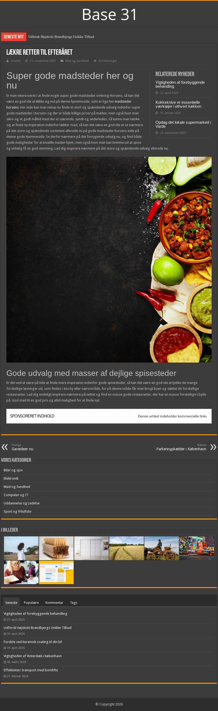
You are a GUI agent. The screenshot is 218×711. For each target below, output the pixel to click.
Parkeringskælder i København (181, 447)
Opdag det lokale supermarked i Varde (183, 124)
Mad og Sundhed (77, 61)
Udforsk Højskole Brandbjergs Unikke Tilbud (61, 37)
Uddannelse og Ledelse (22, 503)
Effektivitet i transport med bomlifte (31, 670)
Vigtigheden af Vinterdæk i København (33, 656)
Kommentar (54, 603)
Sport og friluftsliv (17, 511)
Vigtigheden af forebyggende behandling (180, 84)
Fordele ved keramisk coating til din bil (33, 642)
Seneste (11, 603)
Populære (31, 603)
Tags (73, 603)
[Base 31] (109, 13)
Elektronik (11, 478)
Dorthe (15, 61)
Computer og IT (16, 495)
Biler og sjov (13, 470)
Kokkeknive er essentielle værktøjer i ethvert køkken (178, 104)
